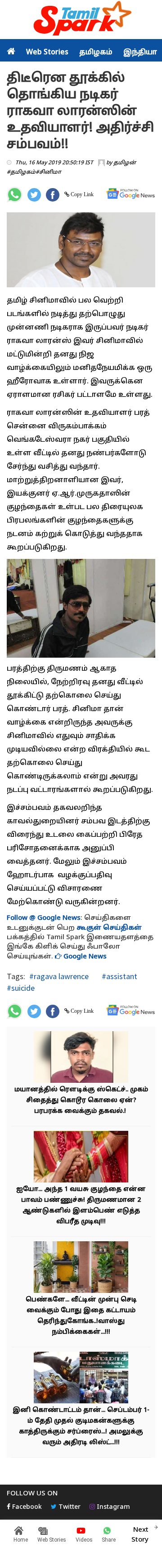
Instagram (112, 1507)
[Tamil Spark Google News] (130, 194)
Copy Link (81, 194)
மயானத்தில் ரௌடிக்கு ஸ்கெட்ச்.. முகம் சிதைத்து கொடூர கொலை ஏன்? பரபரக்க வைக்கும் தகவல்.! (81, 1100)
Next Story (139, 1535)
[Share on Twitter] (34, 195)
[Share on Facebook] (52, 195)
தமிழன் (124, 163)
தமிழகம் (95, 52)
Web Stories (47, 52)
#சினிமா (48, 172)
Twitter (69, 1507)
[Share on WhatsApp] (14, 194)
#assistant (118, 976)
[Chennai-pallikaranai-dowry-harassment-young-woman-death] (81, 1158)
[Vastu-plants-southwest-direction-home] (81, 1268)
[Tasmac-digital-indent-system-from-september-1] (81, 1379)
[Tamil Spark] (81, 20)
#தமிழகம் (21, 172)
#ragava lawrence (59, 976)
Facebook (26, 1507)
